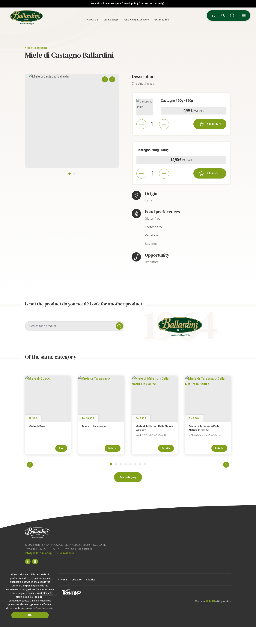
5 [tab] (130, 464)
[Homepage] (27, 17)
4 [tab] (125, 464)
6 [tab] (135, 464)
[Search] (119, 326)
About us (92, 19)
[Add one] (164, 124)
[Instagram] (35, 561)
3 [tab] (121, 464)
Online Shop (111, 19)
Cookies (76, 579)
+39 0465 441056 (63, 553)
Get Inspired (161, 19)
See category (128, 477)
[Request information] (232, 15)
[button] (105, 79)
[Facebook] (28, 561)
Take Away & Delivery (136, 19)
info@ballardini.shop (38, 553)
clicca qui (37, 597)
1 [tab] (69, 174)
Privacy (62, 579)
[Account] (222, 15)
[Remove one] (141, 124)
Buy (61, 448)
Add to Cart (214, 124)
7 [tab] (140, 464)
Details (112, 448)
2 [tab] (74, 174)
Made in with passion (213, 602)
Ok (30, 615)
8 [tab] (145, 464)
